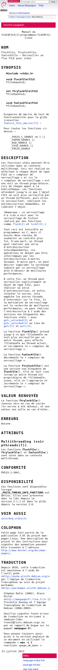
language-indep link (34, 660)
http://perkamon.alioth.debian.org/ (28, 588)
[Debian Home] (4, 6)
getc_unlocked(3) (16, 320)
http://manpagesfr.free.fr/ (24, 599)
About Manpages (27, 5)
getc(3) (9, 326)
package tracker (31, 665)
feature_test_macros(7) (20, 123)
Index (12, 5)
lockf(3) (37, 224)
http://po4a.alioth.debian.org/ (25, 576)
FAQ (41, 5)
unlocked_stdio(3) (14, 518)
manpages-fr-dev (24, 17)
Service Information (19, 13)
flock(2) (19, 224)
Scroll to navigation (14, 25)
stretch (12, 17)
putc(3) (25, 326)
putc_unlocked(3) (16, 323)
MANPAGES (13, 1)
